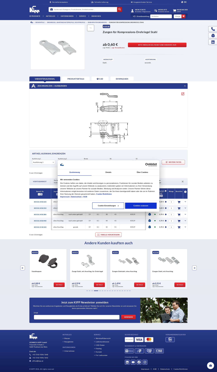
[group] (42, 269)
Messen (67, 338)
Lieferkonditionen (102, 342)
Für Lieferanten (101, 355)
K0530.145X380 (40, 214)
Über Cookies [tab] (142, 172)
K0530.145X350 (40, 208)
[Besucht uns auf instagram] (144, 362)
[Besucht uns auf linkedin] (127, 362)
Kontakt (99, 352)
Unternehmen (67, 16)
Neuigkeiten (68, 342)
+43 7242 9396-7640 (40, 355)
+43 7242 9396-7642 (40, 358)
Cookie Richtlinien (104, 194)
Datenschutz (76, 197)
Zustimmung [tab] (74, 172)
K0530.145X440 (40, 221)
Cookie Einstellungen (107, 206)
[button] (87, 290)
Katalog (99, 348)
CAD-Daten (100, 345)
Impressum (65, 197)
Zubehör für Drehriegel (97, 22)
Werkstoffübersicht (103, 338)
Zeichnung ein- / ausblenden (52, 86)
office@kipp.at (37, 361)
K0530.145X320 (40, 202)
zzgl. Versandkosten (118, 47)
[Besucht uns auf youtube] (133, 362)
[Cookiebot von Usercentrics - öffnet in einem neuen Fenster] (147, 164)
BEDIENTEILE (40, 22)
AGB (85, 197)
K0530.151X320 (40, 227)
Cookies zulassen (140, 206)
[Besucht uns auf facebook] (139, 362)
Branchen (96, 16)
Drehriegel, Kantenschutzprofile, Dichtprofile (66, 22)
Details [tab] (108, 172)
